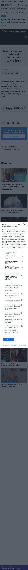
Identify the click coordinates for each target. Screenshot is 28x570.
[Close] (24, 225)
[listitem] (14, 253)
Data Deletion (5, 345)
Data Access (14, 345)
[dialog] (14, 285)
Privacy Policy (22, 345)
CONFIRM (8, 339)
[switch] (22, 256)
